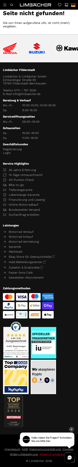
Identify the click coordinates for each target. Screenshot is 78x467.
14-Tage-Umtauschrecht (26, 175)
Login (7, 153)
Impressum (12, 449)
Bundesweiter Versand (24, 209)
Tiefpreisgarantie (20, 190)
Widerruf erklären (51, 454)
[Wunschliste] (59, 5)
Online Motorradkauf (23, 204)
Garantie (15, 246)
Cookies (67, 449)
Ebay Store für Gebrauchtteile (30, 256)
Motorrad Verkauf (21, 232)
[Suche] (11, 5)
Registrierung (12, 149)
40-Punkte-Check (21, 180)
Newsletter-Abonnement (26, 277)
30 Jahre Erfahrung (22, 170)
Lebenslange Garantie (24, 194)
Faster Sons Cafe (21, 272)
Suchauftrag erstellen (24, 214)
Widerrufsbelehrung (24, 454)
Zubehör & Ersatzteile (24, 267)
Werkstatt (15, 251)
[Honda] (10, 48)
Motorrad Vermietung (24, 241)
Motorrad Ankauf (21, 236)
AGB (25, 449)
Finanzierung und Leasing (27, 199)
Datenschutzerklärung (45, 449)
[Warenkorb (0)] (66, 5)
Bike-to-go (16, 185)
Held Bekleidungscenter (25, 262)
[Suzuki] (37, 48)
